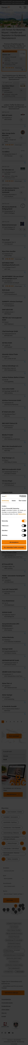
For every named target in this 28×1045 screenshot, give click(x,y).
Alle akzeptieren (14, 542)
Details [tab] (14, 500)
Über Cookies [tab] (22, 500)
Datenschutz (22, 514)
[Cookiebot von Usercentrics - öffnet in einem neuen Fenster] (19, 496)
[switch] (24, 526)
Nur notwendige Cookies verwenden (14, 547)
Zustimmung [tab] (5, 500)
